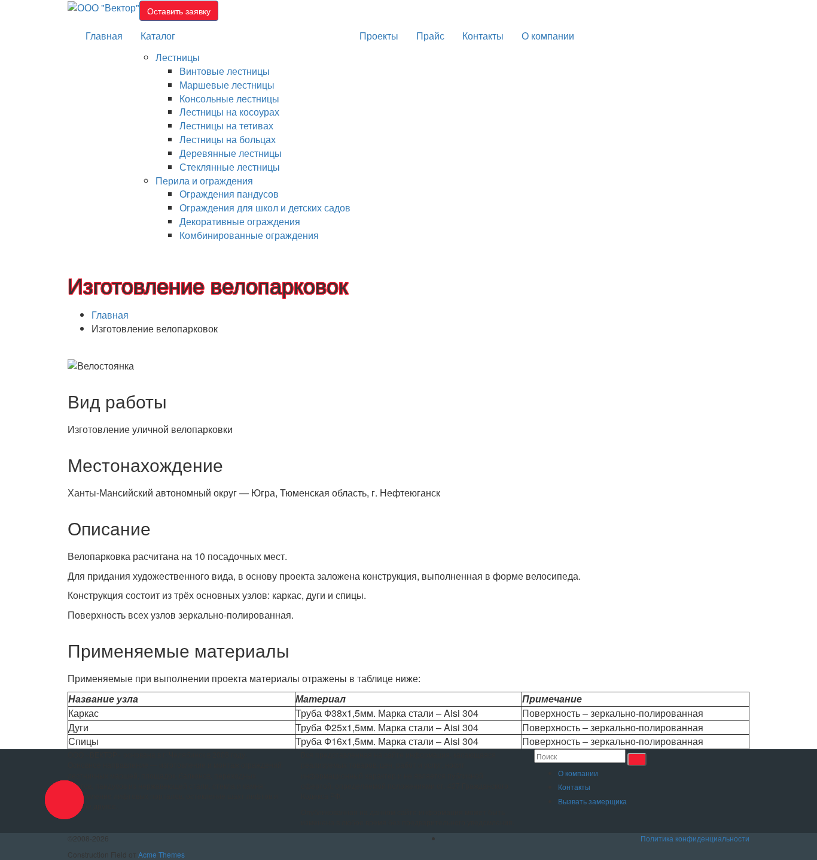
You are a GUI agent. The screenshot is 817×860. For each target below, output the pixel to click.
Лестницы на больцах (227, 139)
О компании (548, 36)
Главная (104, 36)
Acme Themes (161, 854)
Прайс (430, 36)
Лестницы (178, 57)
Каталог (158, 36)
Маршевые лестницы (227, 85)
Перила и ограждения (204, 180)
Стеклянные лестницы (229, 167)
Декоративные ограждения (239, 221)
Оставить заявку (179, 11)
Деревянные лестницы (230, 153)
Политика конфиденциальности (695, 838)
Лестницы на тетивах (226, 125)
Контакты (483, 36)
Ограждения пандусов (229, 194)
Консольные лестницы (229, 98)
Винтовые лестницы (224, 71)
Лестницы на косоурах (229, 112)
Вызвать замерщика (592, 801)
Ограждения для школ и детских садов (264, 207)
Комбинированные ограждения (249, 235)
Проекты (378, 36)
